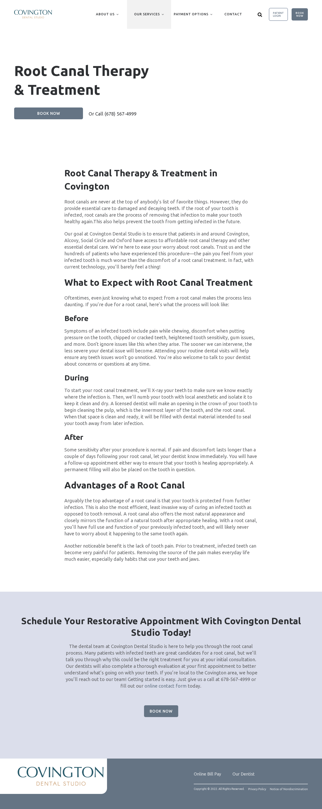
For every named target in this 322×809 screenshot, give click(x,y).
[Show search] (260, 14)
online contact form (165, 686)
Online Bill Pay (207, 774)
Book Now (300, 14)
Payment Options (191, 14)
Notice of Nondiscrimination (289, 789)
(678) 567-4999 (120, 113)
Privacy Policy (257, 789)
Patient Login (278, 14)
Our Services (147, 14)
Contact (233, 14)
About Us (105, 14)
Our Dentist (243, 774)
